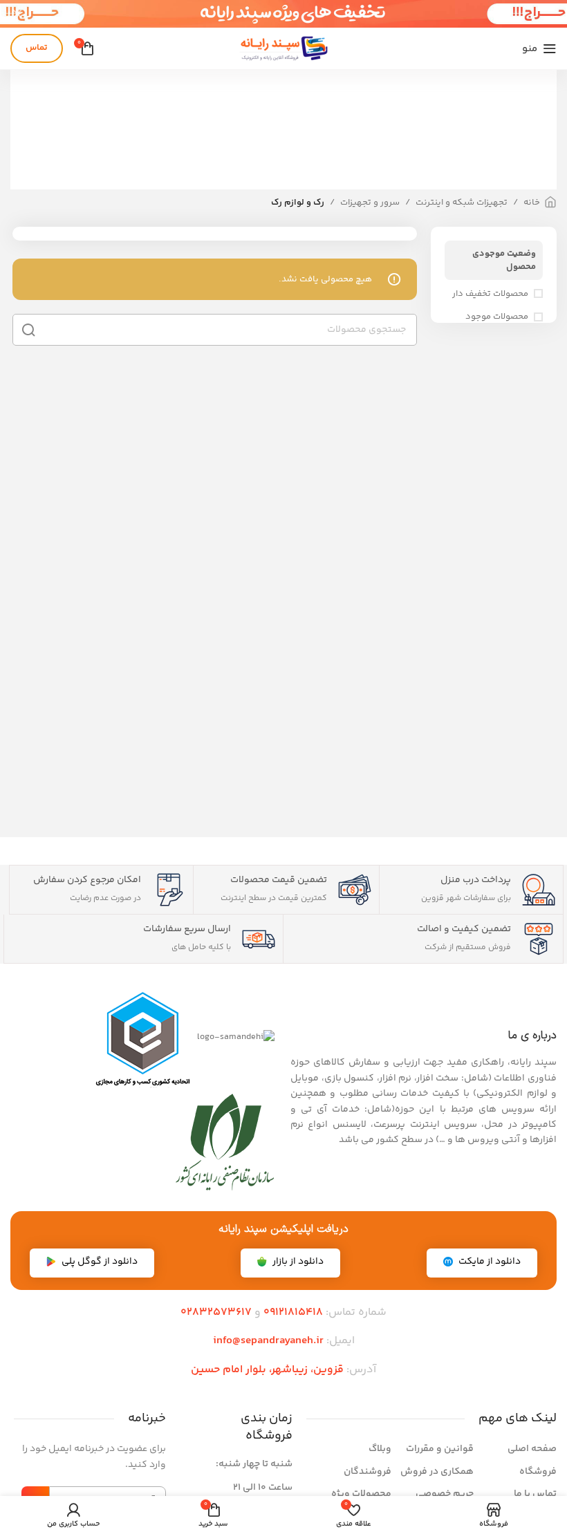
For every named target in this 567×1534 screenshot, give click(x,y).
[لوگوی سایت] (283, 48)
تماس (37, 48)
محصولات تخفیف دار (490, 294)
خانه (531, 202)
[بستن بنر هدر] (17, 14)
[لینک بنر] (304, 14)
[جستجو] (28, 330)
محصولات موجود (496, 316)
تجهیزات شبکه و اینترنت (462, 202)
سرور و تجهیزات (370, 202)
